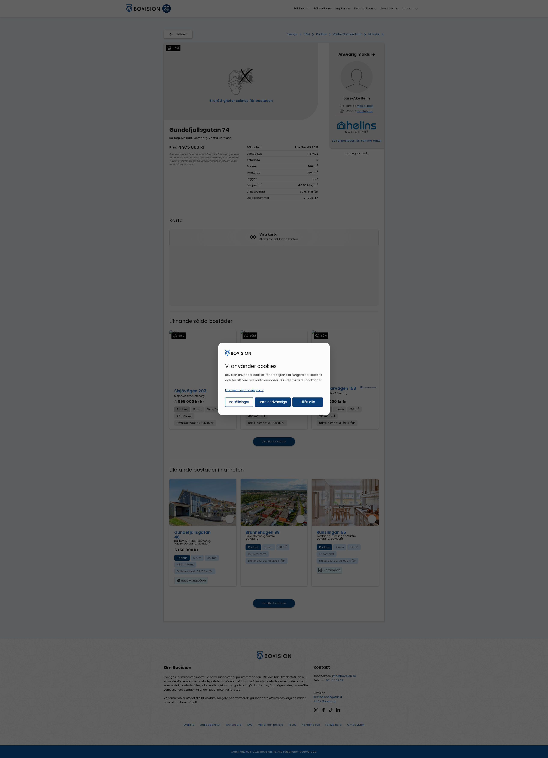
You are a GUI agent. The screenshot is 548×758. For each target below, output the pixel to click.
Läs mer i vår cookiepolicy (244, 390)
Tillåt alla (307, 401)
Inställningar (239, 401)
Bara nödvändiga (273, 401)
